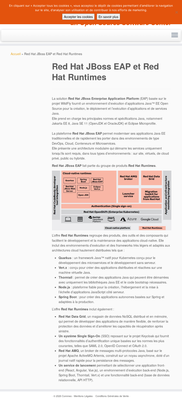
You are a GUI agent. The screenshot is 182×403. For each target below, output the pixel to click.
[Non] (176, 12)
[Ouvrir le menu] (174, 35)
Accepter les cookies (78, 16)
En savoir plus (108, 16)
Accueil (16, 54)
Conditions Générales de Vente (112, 396)
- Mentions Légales (82, 396)
